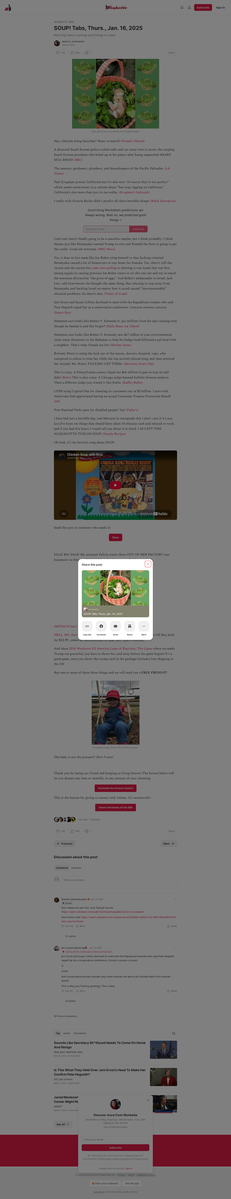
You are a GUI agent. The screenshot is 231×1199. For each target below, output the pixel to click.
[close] (148, 564)
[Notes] (129, 626)
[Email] (115, 626)
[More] (143, 626)
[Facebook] (101, 626)
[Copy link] (87, 626)
